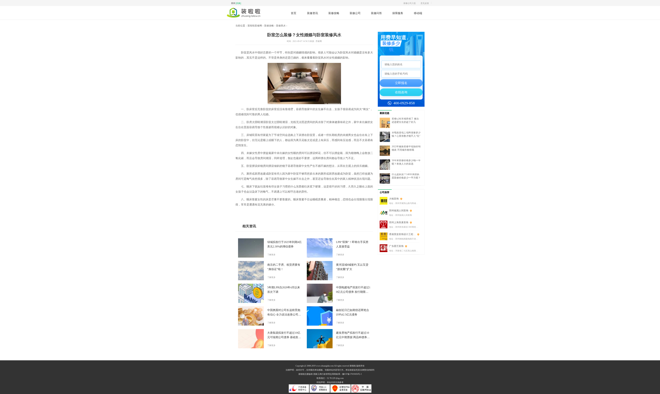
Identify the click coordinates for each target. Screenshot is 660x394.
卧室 (250, 212)
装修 (255, 212)
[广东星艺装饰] (384, 248)
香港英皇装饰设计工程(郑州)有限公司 (404, 234)
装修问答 (376, 13)
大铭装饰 (394, 198)
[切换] (238, 3)
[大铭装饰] (384, 201)
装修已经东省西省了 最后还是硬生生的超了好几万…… (405, 122)
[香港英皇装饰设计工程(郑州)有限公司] (384, 236)
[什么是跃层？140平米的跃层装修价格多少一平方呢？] (386, 178)
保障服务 (397, 13)
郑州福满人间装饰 (398, 210)
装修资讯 (312, 13)
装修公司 (355, 13)
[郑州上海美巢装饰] (384, 224)
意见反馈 (425, 3)
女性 (264, 212)
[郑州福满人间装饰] (384, 213)
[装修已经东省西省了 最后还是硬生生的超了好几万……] (386, 123)
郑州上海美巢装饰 (398, 222)
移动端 (418, 13)
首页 (293, 13)
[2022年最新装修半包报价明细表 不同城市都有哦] (386, 151)
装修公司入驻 (409, 3)
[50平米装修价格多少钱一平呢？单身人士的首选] (386, 164)
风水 (260, 212)
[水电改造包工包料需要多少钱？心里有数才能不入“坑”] (386, 137)
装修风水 (281, 25)
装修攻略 (333, 13)
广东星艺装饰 (396, 246)
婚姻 (269, 212)
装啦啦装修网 (255, 25)
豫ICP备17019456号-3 (352, 374)
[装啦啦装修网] (243, 16)
